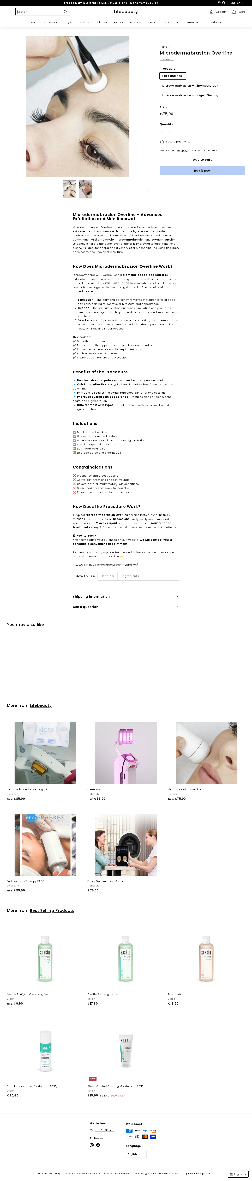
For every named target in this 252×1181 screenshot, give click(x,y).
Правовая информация (198, 1173)
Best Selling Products (52, 910)
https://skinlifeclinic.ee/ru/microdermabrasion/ (105, 564)
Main (34, 22)
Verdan (153, 22)
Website (215, 22)
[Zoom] (77, 106)
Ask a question (86, 607)
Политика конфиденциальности (82, 1173)
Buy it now (202, 171)
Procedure (168, 69)
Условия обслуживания (117, 1173)
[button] (238, 1174)
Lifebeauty (126, 11)
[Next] (146, 189)
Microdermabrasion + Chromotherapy (190, 85)
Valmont (101, 22)
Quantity (166, 124)
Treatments (195, 22)
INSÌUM (84, 22)
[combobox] (42, 11)
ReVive (119, 22)
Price (163, 107)
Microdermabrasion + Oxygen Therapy (190, 95)
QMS (70, 22)
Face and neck (172, 76)
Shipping (182, 150)
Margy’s (135, 22)
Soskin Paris (52, 22)
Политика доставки (145, 1173)
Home (163, 46)
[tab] (85, 576)
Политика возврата (170, 1173)
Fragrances (172, 22)
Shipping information (91, 596)
